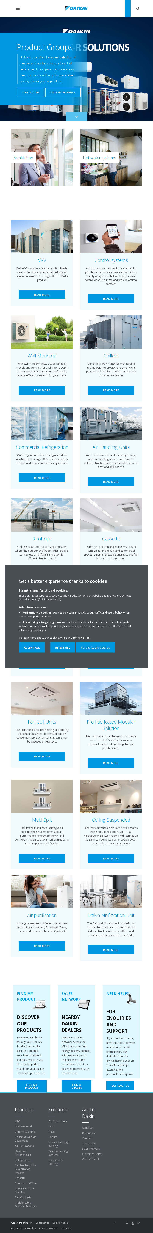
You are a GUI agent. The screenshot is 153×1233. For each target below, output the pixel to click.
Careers (86, 1138)
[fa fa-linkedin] (127, 1223)
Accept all (32, 647)
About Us (87, 1128)
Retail (52, 1126)
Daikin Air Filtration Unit (23, 1153)
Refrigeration (23, 1160)
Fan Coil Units (23, 1197)
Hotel (52, 1131)
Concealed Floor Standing (25, 1190)
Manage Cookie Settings (95, 647)
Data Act (66, 1228)
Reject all (62, 647)
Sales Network (91, 1148)
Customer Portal (92, 1154)
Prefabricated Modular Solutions (26, 1204)
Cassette (20, 1178)
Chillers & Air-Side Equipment (25, 1138)
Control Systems (25, 1131)
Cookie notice (60, 1222)
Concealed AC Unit (26, 1183)
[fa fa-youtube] (133, 1223)
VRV (17, 1121)
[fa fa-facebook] (115, 1223)
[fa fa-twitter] (121, 1223)
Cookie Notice (80, 637)
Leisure (53, 1137)
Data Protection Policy (23, 1228)
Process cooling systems (58, 1153)
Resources (88, 1133)
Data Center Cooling (56, 1162)
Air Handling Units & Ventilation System (25, 1168)
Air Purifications (24, 1146)
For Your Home (58, 1121)
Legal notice (42, 1222)
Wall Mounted (23, 1126)
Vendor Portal (90, 1159)
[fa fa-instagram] (139, 1223)
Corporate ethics (48, 1228)
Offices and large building (59, 1144)
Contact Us (89, 1143)
